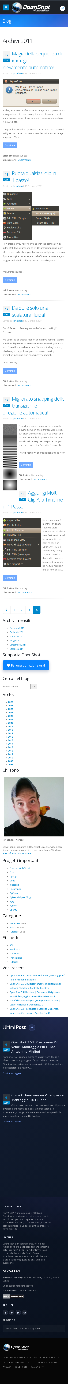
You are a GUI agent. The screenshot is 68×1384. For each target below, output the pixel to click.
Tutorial (14, 931)
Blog (7, 21)
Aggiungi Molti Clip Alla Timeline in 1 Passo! (33, 499)
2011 (10, 754)
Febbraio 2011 (17, 632)
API (11, 945)
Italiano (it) (37, 1367)
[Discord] (18, 1312)
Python (13, 905)
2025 (10, 705)
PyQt (12, 901)
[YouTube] (24, 1312)
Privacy (7, 1367)
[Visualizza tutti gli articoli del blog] (32, 1027)
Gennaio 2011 (17, 628)
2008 (10, 764)
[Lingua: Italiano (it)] (62, 8)
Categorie (12, 915)
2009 (10, 761)
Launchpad (15, 888)
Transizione (16, 957)
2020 (10, 722)
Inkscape (14, 884)
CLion (12, 872)
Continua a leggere (12, 1073)
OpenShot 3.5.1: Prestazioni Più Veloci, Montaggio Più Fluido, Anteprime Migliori (35, 1047)
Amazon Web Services (21, 868)
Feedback (15, 949)
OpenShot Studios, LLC (16, 1362)
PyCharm (14, 893)
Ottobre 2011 (16, 648)
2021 (10, 719)
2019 (10, 726)
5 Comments (24, 385)
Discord (32, 1290)
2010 (10, 757)
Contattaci (11, 1271)
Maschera (15, 953)
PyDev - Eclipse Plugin (21, 897)
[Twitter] (11, 1312)
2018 (10, 729)
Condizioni (21, 1367)
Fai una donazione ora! (27, 665)
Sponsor (9, 1320)
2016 (10, 736)
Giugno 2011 (16, 640)
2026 (10, 702)
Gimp (12, 880)
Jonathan (18, 73)
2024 (10, 709)
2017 (10, 733)
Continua (10, 145)
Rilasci (13, 927)
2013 (10, 747)
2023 (10, 712)
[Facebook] (5, 1312)
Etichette (11, 937)
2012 (10, 750)
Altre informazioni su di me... (17, 853)
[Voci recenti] (6, 610)
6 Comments (24, 159)
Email (15, 1290)
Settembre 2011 (18, 644)
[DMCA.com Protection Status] (13, 1296)
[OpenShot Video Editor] (30, 7)
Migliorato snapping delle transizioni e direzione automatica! (33, 405)
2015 (10, 740)
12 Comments (25, 592)
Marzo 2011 (16, 636)
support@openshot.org (21, 1285)
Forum (23, 1290)
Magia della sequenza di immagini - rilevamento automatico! (32, 60)
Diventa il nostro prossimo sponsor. (23, 1328)
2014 (10, 743)
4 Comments (24, 294)
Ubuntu (13, 909)
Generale (15, 923)
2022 (10, 715)
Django (13, 876)
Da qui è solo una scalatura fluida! (30, 311)
